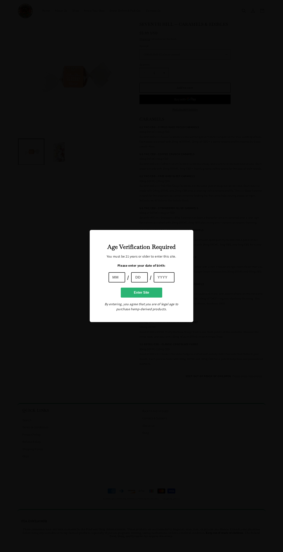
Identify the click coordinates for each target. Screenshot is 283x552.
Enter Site (141, 292)
